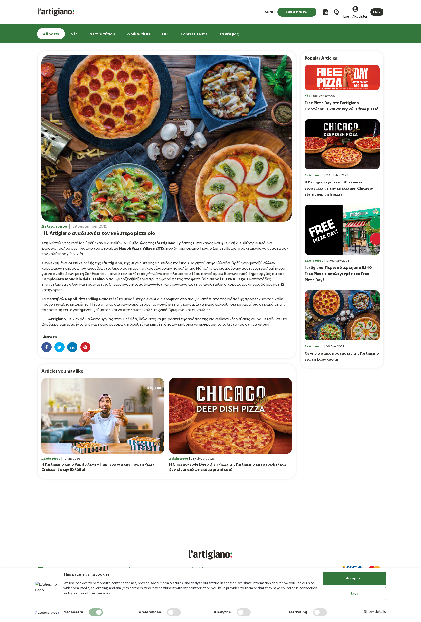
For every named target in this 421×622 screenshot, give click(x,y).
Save (354, 593)
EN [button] (375, 12)
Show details (375, 611)
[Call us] (335, 12)
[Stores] (324, 12)
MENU (270, 12)
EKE (165, 33)
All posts (51, 33)
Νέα (74, 33)
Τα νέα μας (229, 33)
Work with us (138, 33)
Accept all (354, 578)
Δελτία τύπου (102, 33)
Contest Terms (194, 33)
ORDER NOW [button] (297, 12)
